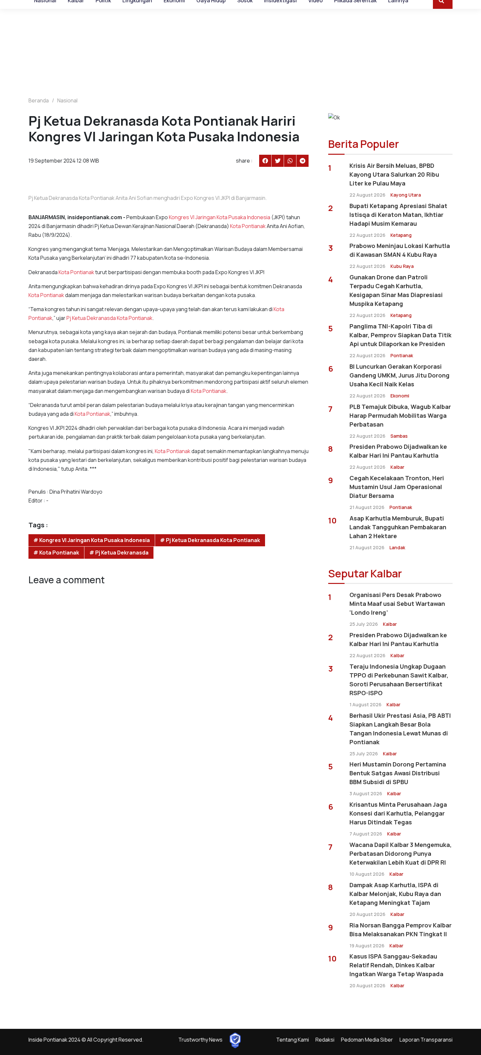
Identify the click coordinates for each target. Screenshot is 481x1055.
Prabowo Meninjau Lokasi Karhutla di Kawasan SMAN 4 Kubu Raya (399, 250)
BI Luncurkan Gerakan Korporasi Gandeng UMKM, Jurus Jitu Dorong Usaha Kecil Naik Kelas (399, 375)
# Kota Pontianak (56, 552)
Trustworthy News (200, 1039)
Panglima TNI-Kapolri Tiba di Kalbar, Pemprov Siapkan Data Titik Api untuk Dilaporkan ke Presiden (400, 335)
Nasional (67, 100)
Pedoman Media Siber (367, 1039)
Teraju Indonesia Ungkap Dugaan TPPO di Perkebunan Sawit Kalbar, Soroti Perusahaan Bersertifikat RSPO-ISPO (398, 679)
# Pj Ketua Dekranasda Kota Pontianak (210, 540)
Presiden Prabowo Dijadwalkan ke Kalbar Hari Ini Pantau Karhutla (398, 451)
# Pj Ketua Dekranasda (119, 552)
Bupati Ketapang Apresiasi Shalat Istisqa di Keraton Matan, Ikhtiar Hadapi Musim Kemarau (398, 214)
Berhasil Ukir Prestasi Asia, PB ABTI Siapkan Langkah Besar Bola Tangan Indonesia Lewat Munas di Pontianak (400, 729)
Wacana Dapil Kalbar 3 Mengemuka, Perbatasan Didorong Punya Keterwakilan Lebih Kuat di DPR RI (400, 853)
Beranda (38, 100)
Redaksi (324, 1039)
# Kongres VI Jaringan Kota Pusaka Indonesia (91, 540)
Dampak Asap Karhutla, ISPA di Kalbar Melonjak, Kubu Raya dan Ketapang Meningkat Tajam (395, 893)
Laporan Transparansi (426, 1039)
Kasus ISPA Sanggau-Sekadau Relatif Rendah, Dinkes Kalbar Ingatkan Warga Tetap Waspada (396, 965)
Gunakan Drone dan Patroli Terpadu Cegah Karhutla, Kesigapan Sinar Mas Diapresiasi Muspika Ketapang (396, 290)
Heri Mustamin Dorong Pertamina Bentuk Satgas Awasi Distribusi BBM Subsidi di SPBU (397, 773)
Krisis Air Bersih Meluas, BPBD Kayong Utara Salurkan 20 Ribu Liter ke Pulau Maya (394, 174)
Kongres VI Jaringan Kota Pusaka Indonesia (219, 217)
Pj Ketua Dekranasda (91, 318)
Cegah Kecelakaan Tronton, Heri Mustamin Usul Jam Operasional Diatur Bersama (396, 487)
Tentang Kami (292, 1039)
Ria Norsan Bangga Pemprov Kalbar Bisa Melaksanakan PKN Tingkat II (400, 929)
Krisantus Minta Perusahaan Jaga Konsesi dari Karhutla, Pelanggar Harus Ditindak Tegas (398, 813)
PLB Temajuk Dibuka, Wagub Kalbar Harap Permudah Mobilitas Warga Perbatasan (400, 415)
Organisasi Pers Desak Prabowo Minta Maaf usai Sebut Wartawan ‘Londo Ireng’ (397, 603)
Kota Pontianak (248, 226)
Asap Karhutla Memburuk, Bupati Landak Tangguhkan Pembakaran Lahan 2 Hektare (397, 527)
